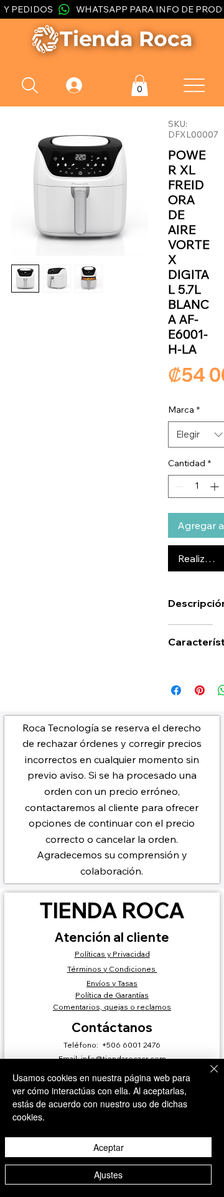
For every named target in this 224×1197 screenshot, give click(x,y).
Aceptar (108, 1147)
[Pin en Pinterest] (199, 690)
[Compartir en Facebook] (176, 690)
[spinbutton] (196, 486)
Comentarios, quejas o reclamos (112, 1007)
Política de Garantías (112, 995)
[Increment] (215, 486)
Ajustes (108, 1174)
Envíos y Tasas (112, 983)
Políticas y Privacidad (112, 954)
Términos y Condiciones (112, 969)
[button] (140, 85)
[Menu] (194, 85)
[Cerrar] (207, 1076)
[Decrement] (177, 486)
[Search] (30, 85)
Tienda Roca (112, 910)
